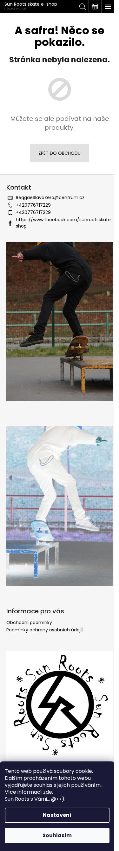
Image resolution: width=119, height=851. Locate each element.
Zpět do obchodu (59, 153)
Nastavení (57, 815)
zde (47, 792)
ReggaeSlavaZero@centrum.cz (50, 197)
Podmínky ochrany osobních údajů (44, 630)
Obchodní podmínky (29, 622)
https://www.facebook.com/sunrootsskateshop (63, 222)
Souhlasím (57, 835)
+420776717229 (33, 205)
